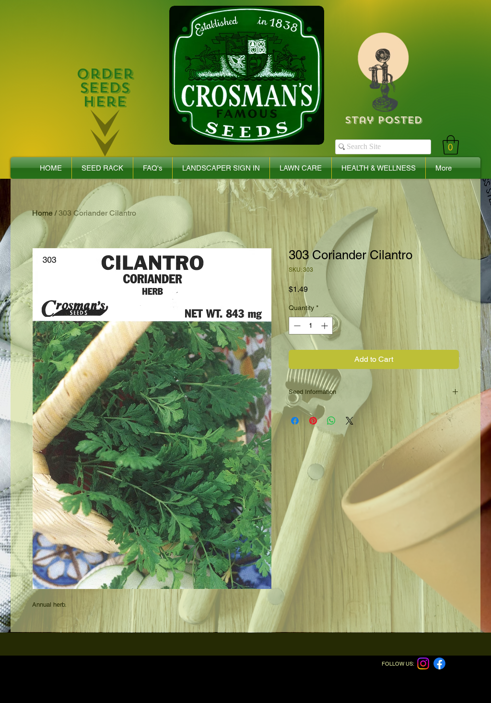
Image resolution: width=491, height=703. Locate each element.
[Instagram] (423, 663)
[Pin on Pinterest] (313, 420)
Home (42, 213)
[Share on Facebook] (295, 420)
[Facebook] (439, 663)
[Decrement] (296, 325)
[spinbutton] (310, 325)
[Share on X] (349, 420)
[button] (451, 144)
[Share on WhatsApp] (331, 420)
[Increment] (325, 325)
